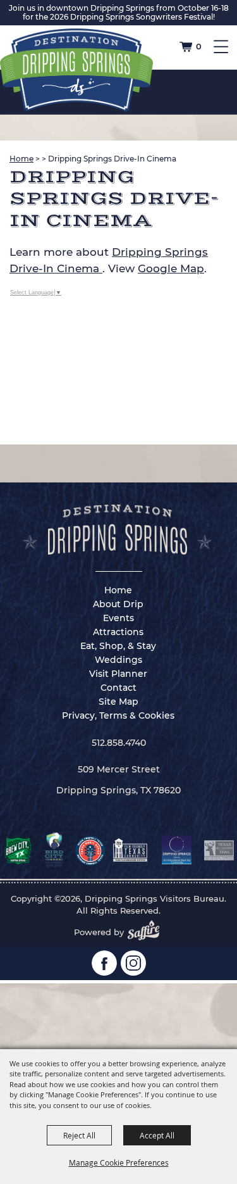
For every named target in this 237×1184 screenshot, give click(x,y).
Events (118, 618)
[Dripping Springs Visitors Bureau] (76, 70)
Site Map (118, 701)
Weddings (118, 660)
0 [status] (199, 46)
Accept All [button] (157, 1135)
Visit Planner (118, 674)
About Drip (118, 604)
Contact (118, 688)
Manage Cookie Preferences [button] (119, 1162)
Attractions (118, 632)
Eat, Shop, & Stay (118, 646)
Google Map (171, 268)
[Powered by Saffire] (147, 932)
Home (21, 158)
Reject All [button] (79, 1135)
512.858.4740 (119, 742)
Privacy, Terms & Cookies (118, 715)
